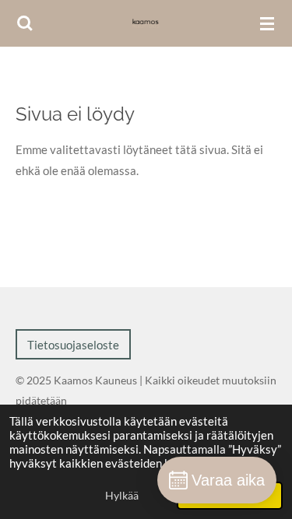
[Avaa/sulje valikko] (267, 23)
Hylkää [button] (122, 495)
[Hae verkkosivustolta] (25, 23)
